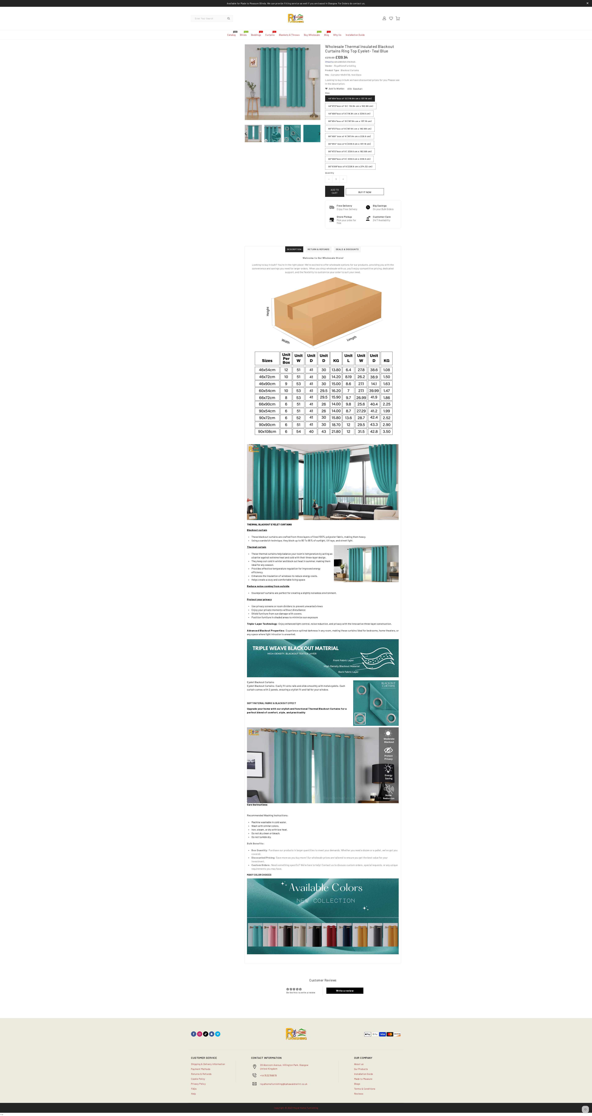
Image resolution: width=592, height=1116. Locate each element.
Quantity (329, 173)
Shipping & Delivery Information (208, 1064)
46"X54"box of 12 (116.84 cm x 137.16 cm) (350, 98)
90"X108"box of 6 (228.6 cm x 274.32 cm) (350, 166)
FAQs (194, 1088)
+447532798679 (268, 1075)
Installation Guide (363, 1074)
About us (359, 1064)
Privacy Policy (198, 1083)
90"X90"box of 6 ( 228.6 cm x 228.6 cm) (349, 159)
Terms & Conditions (364, 1088)
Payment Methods (200, 1069)
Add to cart (335, 191)
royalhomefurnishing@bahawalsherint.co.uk (283, 1084)
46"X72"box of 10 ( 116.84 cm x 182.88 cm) (350, 106)
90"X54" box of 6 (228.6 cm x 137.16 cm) (349, 143)
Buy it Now (364, 192)
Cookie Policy (198, 1078)
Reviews (358, 1093)
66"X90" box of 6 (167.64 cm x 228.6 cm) (349, 136)
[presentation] (246, 133)
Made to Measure (363, 1078)
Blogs (357, 1083)
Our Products (361, 1069)
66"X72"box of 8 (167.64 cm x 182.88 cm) (349, 128)
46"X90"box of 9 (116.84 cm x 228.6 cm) (349, 113)
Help (193, 1093)
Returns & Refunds (201, 1074)
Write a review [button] (345, 990)
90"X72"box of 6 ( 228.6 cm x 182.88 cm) (350, 151)
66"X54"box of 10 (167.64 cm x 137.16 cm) (350, 121)
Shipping (329, 62)
